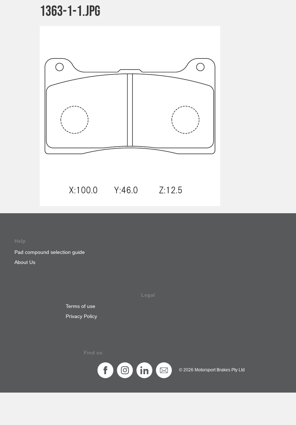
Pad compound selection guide (49, 252)
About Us (24, 262)
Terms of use (80, 306)
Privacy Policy (81, 316)
